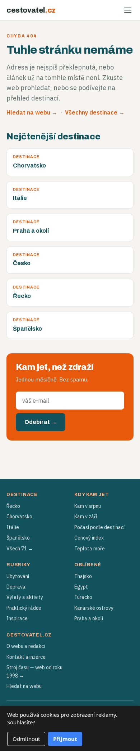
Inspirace (17, 618)
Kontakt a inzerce (26, 657)
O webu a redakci (25, 646)
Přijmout (65, 738)
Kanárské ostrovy (93, 608)
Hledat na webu (24, 686)
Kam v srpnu (87, 506)
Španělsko (18, 538)
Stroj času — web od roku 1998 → (34, 671)
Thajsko (83, 576)
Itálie (12, 527)
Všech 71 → (19, 548)
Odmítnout (26, 738)
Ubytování (17, 576)
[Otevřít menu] (128, 10)
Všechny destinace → (95, 112)
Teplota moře (89, 548)
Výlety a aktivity (24, 597)
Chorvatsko (19, 516)
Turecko (83, 597)
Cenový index (89, 538)
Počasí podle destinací (99, 527)
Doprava (15, 587)
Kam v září (85, 516)
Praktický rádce (23, 608)
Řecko (13, 506)
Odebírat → (40, 422)
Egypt (81, 587)
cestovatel (31, 10)
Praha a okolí (88, 618)
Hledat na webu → (31, 112)
